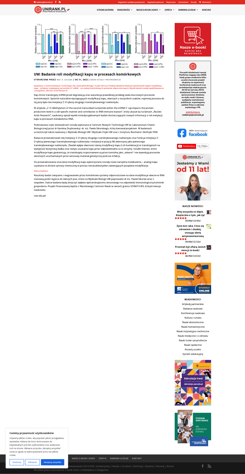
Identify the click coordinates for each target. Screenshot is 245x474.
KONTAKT (206, 10)
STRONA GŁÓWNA (105, 10)
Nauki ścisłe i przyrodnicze (105, 80)
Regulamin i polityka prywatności (131, 2)
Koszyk (194, 2)
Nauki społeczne (193, 344)
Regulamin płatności (155, 2)
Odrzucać (32, 462)
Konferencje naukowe (193, 313)
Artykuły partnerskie (193, 304)
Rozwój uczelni (193, 349)
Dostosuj (16, 462)
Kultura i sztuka (192, 317)
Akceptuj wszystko (52, 462)
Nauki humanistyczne (193, 326)
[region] (37, 448)
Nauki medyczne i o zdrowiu (193, 335)
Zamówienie (183, 2)
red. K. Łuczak (64, 80)
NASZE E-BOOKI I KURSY (147, 10)
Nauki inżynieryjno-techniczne (193, 331)
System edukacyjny (192, 354)
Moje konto (171, 2)
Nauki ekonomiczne (193, 322)
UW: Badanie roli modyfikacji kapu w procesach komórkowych (87, 74)
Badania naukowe (192, 308)
